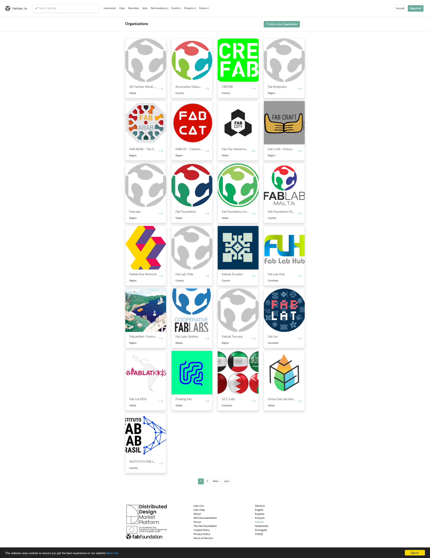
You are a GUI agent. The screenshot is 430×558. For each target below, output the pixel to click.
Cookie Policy (202, 530)
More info (112, 553)
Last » (227, 481)
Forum (202, 8)
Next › (216, 481)
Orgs (122, 8)
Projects (189, 8)
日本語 (259, 534)
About (197, 514)
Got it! (415, 553)
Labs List (199, 506)
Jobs (144, 8)
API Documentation (205, 518)
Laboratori (110, 8)
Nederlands (261, 526)
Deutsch (260, 506)
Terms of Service (203, 538)
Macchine (133, 8)
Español (259, 514)
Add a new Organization (283, 24)
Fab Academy (158, 8)
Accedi (400, 8)
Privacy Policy (202, 534)
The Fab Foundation (205, 526)
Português (261, 530)
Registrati (415, 8)
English (259, 510)
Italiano (259, 522)
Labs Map (199, 510)
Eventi (175, 8)
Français (260, 518)
